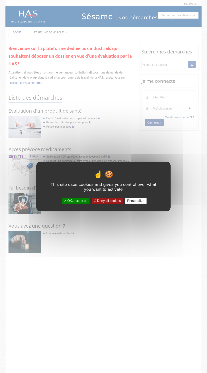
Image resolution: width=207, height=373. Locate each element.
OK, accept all (77, 200)
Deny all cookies (108, 200)
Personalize (135, 200)
